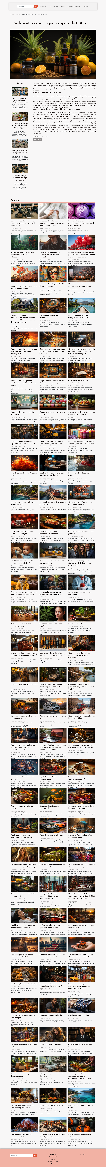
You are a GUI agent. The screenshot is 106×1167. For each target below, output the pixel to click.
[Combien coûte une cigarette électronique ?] (24, 1005)
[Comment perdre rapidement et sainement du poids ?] (81, 402)
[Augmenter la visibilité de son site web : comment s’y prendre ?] (53, 370)
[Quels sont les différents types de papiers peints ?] (81, 492)
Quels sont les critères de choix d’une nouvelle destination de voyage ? (52, 351)
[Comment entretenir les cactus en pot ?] (53, 402)
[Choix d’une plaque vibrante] (53, 825)
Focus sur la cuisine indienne (51, 1105)
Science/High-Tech (74, 6)
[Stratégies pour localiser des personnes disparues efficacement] (24, 242)
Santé (63, 6)
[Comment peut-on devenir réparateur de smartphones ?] (24, 431)
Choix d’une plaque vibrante (51, 835)
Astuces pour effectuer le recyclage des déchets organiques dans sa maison (79, 1076)
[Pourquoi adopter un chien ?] (53, 1034)
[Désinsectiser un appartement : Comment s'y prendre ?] (24, 1095)
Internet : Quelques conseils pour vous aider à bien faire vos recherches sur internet (53, 747)
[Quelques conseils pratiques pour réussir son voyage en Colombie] (81, 643)
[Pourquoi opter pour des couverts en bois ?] (24, 613)
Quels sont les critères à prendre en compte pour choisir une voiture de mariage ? (81, 351)
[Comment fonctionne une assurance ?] (53, 796)
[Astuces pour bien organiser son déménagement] (24, 1064)
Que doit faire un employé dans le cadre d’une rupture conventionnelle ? (24, 747)
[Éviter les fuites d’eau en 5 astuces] (81, 463)
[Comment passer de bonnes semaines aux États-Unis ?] (24, 944)
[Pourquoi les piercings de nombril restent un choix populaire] (53, 242)
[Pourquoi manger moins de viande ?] (24, 796)
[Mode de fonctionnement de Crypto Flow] (24, 766)
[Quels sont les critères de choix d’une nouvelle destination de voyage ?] (53, 339)
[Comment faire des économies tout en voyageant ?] (81, 766)
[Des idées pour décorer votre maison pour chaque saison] (81, 274)
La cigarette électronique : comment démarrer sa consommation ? (50, 896)
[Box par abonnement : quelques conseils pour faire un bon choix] (81, 431)
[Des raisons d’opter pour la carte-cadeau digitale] (24, 521)
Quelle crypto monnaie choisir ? (24, 984)
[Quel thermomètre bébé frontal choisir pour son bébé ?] (24, 550)
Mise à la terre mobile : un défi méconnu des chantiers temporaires (20, 152)
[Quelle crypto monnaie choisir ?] (24, 973)
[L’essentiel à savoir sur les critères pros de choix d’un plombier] (53, 582)
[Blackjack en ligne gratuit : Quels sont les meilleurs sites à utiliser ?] (24, 370)
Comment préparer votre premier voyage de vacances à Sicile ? (81, 687)
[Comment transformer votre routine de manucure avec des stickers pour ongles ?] (53, 211)
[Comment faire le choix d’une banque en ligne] (81, 825)
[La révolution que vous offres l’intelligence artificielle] (53, 463)
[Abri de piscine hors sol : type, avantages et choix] (24, 492)
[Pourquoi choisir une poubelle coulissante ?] (24, 883)
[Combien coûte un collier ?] (81, 1005)
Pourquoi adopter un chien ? (51, 1045)
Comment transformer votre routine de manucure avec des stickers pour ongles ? (51, 223)
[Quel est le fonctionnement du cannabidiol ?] (53, 854)
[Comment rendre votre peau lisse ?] (53, 613)
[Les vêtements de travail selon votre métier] (81, 1124)
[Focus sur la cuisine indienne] (53, 1095)
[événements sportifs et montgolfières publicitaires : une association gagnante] (24, 274)
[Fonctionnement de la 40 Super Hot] (24, 463)
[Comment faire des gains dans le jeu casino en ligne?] (81, 796)
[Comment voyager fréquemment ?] (24, 674)
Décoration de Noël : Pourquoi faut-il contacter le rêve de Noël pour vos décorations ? (81, 896)
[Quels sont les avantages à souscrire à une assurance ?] (24, 825)
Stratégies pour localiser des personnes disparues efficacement (22, 255)
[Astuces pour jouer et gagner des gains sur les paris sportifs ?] (81, 735)
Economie (43, 6)
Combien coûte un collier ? (79, 1015)
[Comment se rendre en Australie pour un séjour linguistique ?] (24, 582)
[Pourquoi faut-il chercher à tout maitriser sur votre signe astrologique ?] (24, 339)
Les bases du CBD (75, 624)
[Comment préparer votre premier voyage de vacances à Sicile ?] (81, 674)
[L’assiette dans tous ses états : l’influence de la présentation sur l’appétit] (20, 116)
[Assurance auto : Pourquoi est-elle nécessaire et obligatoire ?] (81, 944)
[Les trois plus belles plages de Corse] (81, 1095)
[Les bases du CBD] (81, 613)
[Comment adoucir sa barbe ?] (53, 1005)
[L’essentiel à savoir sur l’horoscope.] (53, 305)
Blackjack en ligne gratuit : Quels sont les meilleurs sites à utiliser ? (23, 383)
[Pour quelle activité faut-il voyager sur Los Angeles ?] (81, 305)
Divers (86, 6)
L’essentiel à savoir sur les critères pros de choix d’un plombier (50, 594)
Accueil (12, 14)
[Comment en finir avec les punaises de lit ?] (24, 1124)
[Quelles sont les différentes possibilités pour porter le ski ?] (53, 643)
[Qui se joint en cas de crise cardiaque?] (81, 582)
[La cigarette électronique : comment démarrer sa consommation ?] (53, 883)
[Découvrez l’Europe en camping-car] (53, 706)
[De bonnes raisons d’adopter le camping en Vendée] (24, 706)
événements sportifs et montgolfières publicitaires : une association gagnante (24, 286)
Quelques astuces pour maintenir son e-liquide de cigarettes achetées (79, 986)
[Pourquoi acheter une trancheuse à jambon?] (53, 521)
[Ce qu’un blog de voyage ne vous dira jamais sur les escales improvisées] (20, 168)
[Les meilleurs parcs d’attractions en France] (53, 492)
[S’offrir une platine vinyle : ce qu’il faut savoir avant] (53, 915)
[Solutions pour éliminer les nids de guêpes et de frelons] (53, 1124)
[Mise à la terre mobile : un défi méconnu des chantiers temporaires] (20, 143)
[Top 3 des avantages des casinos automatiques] (53, 766)
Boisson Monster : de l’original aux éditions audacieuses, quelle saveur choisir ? (81, 223)
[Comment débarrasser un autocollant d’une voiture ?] (53, 973)
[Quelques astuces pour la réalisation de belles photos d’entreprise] (81, 550)
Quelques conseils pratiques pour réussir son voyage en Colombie (79, 655)
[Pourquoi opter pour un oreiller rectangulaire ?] (53, 550)
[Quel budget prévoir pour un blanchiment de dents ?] (24, 915)
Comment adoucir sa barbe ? (51, 1015)
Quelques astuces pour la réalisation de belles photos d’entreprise (79, 563)
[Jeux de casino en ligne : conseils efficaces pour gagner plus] (81, 854)
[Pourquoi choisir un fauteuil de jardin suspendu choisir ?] (53, 674)
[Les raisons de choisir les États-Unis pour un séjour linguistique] (24, 854)
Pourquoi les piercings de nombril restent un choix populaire (49, 255)
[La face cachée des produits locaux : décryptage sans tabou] (20, 91)
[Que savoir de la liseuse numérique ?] (81, 370)
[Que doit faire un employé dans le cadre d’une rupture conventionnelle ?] (24, 735)
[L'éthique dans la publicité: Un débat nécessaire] (53, 274)
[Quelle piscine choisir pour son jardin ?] (81, 521)
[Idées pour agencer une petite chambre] (53, 1064)
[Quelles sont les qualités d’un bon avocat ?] (81, 1034)
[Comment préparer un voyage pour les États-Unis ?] (53, 944)
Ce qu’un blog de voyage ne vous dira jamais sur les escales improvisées (23, 223)
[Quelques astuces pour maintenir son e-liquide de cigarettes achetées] (81, 973)
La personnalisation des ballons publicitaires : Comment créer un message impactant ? (81, 255)
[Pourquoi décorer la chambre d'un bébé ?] (24, 402)
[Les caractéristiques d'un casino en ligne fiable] (24, 1034)
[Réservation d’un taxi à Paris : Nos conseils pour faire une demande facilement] (53, 431)
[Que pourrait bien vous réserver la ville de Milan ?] (81, 706)
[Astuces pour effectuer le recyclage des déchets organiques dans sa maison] (81, 1064)
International (54, 6)
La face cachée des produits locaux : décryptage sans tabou (20, 100)
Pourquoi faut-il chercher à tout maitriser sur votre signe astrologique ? (24, 351)
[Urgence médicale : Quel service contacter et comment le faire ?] (24, 643)
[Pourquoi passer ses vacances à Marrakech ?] (81, 915)
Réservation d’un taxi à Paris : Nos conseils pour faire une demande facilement (51, 444)
